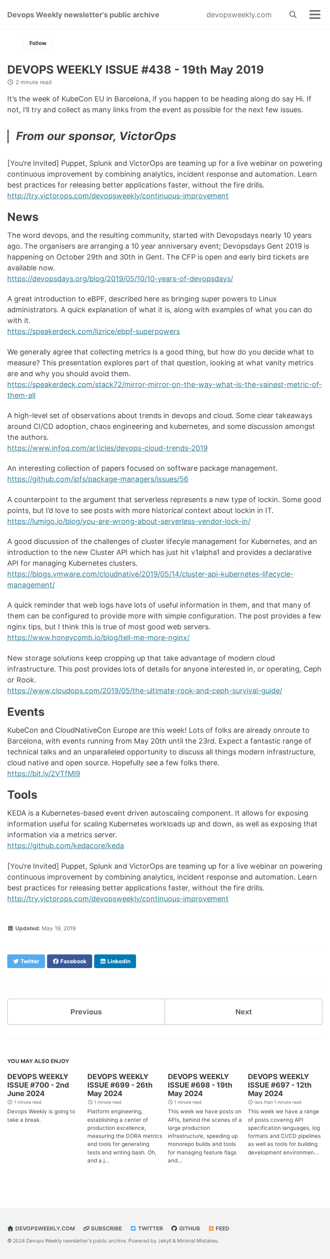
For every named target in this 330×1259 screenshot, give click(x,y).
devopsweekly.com (239, 14)
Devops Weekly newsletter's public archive (83, 14)
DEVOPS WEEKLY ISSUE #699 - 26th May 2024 (120, 1085)
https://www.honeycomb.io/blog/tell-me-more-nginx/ (98, 637)
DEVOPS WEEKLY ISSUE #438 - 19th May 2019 (135, 69)
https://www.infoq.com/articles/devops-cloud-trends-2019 (107, 448)
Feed (221, 1228)
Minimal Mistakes (197, 1241)
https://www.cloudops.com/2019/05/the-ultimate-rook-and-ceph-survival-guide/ (144, 690)
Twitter (150, 1228)
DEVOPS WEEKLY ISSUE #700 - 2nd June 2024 (38, 1085)
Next (243, 1012)
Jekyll (164, 1241)
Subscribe (106, 1228)
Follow (37, 43)
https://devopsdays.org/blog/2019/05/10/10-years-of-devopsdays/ (120, 278)
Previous (86, 1012)
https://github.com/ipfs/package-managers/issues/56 (97, 479)
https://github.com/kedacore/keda (65, 845)
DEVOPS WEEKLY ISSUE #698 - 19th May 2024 (200, 1085)
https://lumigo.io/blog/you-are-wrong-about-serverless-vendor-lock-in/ (128, 521)
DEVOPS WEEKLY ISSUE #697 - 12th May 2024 (279, 1085)
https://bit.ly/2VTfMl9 (43, 773)
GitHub (189, 1228)
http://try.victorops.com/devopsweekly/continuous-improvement (118, 196)
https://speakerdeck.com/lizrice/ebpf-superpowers (93, 331)
